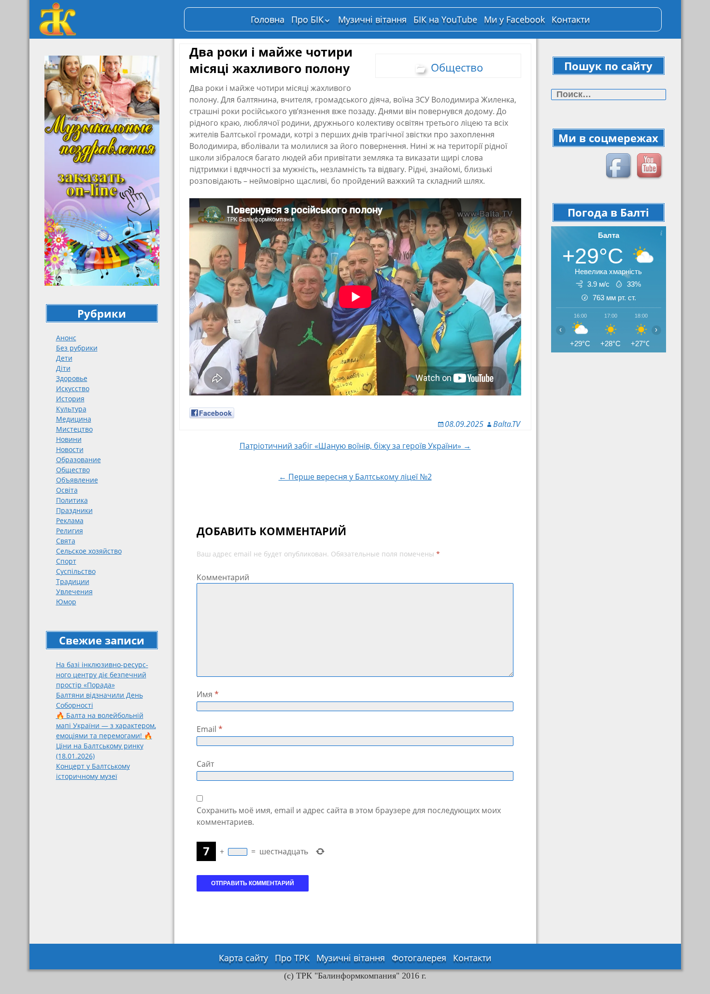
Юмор (66, 601)
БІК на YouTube (445, 19)
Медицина (73, 419)
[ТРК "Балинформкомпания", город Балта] (106, 19)
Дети (64, 358)
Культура (71, 408)
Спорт (66, 561)
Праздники (74, 510)
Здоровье (71, 378)
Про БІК (307, 19)
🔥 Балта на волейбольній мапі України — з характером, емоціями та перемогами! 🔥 (106, 725)
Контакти (571, 19)
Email (210, 729)
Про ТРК (292, 958)
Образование (78, 459)
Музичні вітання (372, 19)
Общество (73, 469)
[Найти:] (608, 94)
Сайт (205, 764)
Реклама (70, 520)
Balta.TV (506, 424)
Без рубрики (77, 347)
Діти (63, 368)
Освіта (67, 490)
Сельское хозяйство (89, 550)
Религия (69, 530)
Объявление (77, 479)
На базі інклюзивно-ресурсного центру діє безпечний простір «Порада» (102, 674)
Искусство (72, 388)
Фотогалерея (419, 958)
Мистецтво (74, 429)
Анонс (66, 337)
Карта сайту (243, 958)
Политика (72, 500)
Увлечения (74, 591)
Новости (70, 449)
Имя (208, 694)
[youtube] (650, 166)
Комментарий (223, 577)
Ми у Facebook (514, 19)
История (70, 398)
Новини (69, 439)
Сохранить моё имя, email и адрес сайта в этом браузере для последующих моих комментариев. (349, 816)
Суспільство (76, 571)
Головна (267, 19)
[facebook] (619, 166)
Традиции (72, 581)
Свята (65, 540)
